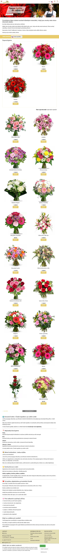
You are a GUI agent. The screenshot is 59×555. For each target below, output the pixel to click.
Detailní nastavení (44, 548)
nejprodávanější (42, 109)
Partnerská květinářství (35, 540)
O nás (31, 538)
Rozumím (43, 545)
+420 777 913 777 (7, 540)
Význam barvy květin (34, 536)
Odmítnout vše (44, 552)
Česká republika (17, 36)
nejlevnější (49, 109)
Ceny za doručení (47, 535)
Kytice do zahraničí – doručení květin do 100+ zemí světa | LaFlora (50, 539)
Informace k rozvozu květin (49, 533)
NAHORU (5, 411)
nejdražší (54, 109)
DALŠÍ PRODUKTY (29, 411)
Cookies (46, 541)
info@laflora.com (7, 542)
